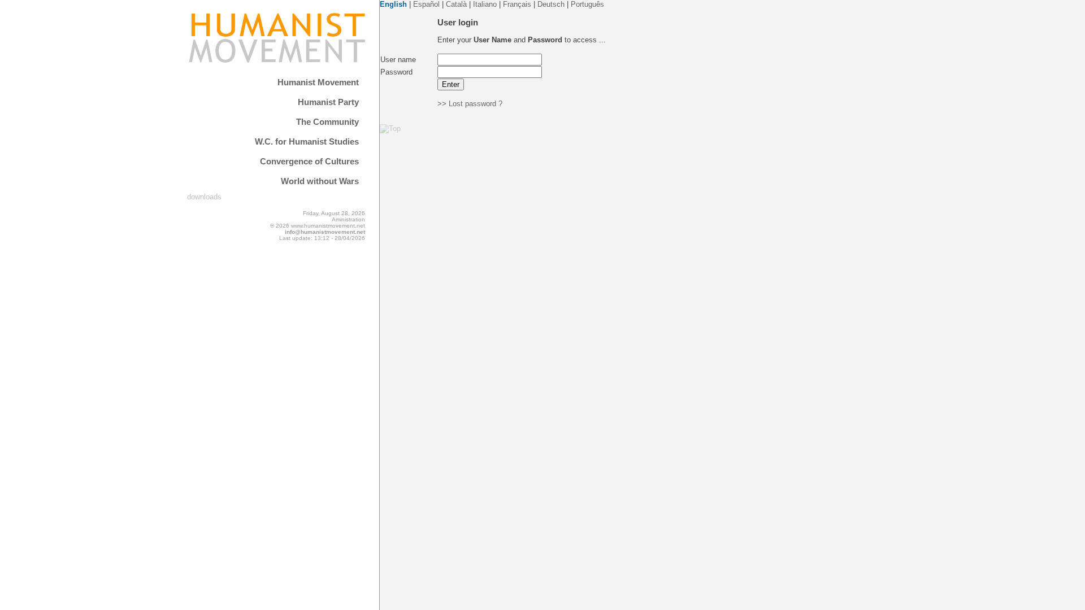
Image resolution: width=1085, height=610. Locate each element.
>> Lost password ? (469, 103)
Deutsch (551, 4)
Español (426, 4)
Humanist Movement (318, 82)
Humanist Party (328, 102)
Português (587, 4)
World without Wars (320, 181)
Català (456, 4)
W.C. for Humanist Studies (307, 141)
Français (517, 4)
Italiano (485, 4)
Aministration (348, 219)
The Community (327, 122)
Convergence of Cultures (309, 161)
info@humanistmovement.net (325, 232)
